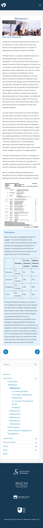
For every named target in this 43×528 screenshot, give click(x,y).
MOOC (5, 454)
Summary (16, 407)
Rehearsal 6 (15, 424)
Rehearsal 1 (15, 388)
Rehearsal (12, 385)
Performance (14, 427)
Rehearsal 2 (15, 411)
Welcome (6, 374)
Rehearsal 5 (15, 421)
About (5, 450)
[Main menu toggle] (40, 5)
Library (5, 446)
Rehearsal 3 (15, 414)
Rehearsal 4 (15, 417)
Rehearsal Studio (9, 442)
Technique (12, 381)
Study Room (7, 378)
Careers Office (8, 438)
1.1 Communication (20, 391)
